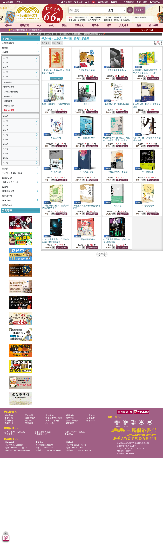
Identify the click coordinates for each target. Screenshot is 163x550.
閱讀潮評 (29, 422)
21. (56, 240)
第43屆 (5, 120)
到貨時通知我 (57, 78)
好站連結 (70, 422)
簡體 (64, 25)
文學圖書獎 (7, 82)
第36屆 (5, 153)
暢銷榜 (8, 25)
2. (87, 70)
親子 (109, 25)
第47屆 (5, 67)
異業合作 (9, 422)
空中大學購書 (72, 420)
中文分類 (9, 417)
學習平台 (156, 2)
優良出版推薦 (8, 110)
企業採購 (9, 2)
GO (130, 10)
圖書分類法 (30, 417)
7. (117, 103)
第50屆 (5, 162)
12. (147, 139)
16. (147, 171)
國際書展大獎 (8, 191)
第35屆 (5, 158)
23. (116, 240)
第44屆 (5, 116)
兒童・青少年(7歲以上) (75, 431)
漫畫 (139, 25)
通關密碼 (9, 420)
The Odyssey (95, 17)
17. (55, 206)
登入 (20, 2)
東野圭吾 (107, 17)
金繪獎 (5, 47)
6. (87, 103)
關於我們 (9, 415)
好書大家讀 (7, 177)
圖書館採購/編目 (52, 420)
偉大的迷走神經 (94, 20)
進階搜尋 (139, 10)
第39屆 (5, 139)
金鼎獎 (5, 52)
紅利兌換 (104, 2)
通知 (90, 2)
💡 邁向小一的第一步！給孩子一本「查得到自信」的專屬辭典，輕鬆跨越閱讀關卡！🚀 (52, 34)
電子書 (95, 25)
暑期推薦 (117, 17)
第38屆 (5, 144)
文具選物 (123, 25)
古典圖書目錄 (41, 434)
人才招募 (49, 415)
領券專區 (130, 2)
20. (147, 205)
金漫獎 (5, 168)
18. (86, 206)
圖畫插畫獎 (7, 101)
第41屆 (5, 130)
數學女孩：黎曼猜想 (77, 20)
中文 (39, 25)
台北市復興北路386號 (14, 445)
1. (56, 71)
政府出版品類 (8, 105)
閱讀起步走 (7, 204)
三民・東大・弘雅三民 (14, 431)
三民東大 (79, 25)
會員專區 (68, 2)
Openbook (7, 200)
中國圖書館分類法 (53, 417)
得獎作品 (46, 38)
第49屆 (5, 58)
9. (56, 137)
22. (86, 239)
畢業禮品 (69, 434)
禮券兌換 (70, 415)
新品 (24, 25)
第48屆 (5, 62)
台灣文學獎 (7, 195)
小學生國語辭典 (81, 17)
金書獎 (5, 186)
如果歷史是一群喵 (110, 20)
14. (86, 171)
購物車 (80, 2)
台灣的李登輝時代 (140, 17)
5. (56, 103)
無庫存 (79, 78)
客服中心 (117, 2)
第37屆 (5, 148)
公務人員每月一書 (10, 182)
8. (147, 105)
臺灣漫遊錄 (125, 20)
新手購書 (90, 417)
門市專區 (29, 415)
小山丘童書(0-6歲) (43, 431)
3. (117, 70)
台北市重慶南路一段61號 (76, 445)
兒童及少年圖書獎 (10, 91)
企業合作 (90, 420)
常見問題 (70, 417)
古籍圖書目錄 (10, 434)
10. (86, 137)
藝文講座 (143, 2)
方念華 (127, 17)
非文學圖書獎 (8, 87)
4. (147, 71)
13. (56, 171)
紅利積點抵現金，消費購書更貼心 (26, 29)
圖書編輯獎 (7, 96)
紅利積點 (90, 415)
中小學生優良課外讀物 (12, 173)
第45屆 (5, 76)
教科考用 (153, 25)
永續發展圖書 (8, 42)
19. (117, 205)
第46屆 (5, 71)
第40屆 (5, 134)
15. (117, 171)
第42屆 (5, 125)
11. (116, 139)
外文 (51, 25)
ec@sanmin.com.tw (22, 450)
